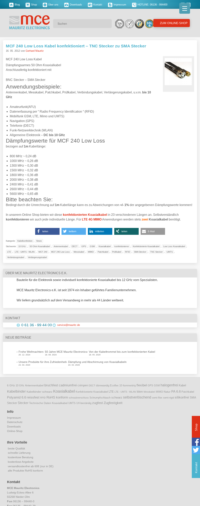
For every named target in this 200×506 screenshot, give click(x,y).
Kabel (182, 385)
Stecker (23, 403)
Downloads (75, 4)
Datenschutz (14, 422)
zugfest (97, 403)
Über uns (52, 4)
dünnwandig (102, 385)
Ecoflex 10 (116, 385)
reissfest (33, 397)
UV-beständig (83, 403)
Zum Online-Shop (173, 23)
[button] (47, 231)
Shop (33, 4)
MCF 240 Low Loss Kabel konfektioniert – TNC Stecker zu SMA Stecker (76, 46)
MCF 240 (42, 252)
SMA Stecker (140, 252)
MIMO (91, 252)
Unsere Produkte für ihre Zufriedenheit (42, 361)
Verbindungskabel (15, 257)
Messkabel (79, 252)
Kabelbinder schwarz (39, 391)
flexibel (142, 385)
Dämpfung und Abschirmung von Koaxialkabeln (97, 361)
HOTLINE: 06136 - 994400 (152, 4)
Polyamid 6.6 (16, 397)
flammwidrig (129, 385)
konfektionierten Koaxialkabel (85, 214)
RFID (127, 252)
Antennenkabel (61, 246)
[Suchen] (107, 23)
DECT (75, 246)
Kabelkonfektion (24, 241)
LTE (9, 252)
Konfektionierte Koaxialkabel (146, 246)
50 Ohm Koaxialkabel (40, 246)
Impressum (119, 4)
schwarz (116, 397)
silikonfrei (182, 397)
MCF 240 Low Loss (60, 252)
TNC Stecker (156, 252)
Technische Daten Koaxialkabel (48, 403)
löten (140, 391)
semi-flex (157, 397)
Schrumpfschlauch (100, 397)
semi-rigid (168, 397)
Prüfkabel (116, 252)
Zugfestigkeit (113, 403)
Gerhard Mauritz (35, 50)
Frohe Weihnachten (31, 351)
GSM (92, 246)
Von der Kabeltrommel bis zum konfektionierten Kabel (122, 351)
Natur (167, 391)
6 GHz (11, 385)
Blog (17, 4)
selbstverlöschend (137, 397)
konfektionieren (121, 246)
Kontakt (97, 4)
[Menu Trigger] (184, 8)
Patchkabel (103, 252)
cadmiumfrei (68, 385)
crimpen (83, 385)
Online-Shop (14, 431)
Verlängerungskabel (37, 257)
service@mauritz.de (68, 324)
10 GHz (22, 246)
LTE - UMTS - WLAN (25, 252)
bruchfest (51, 385)
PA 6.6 (176, 391)
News (39, 241)
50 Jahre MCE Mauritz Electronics (66, 351)
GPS (83, 246)
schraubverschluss (79, 397)
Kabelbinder (16, 391)
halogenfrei (169, 385)
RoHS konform (57, 397)
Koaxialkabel (105, 246)
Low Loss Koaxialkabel (174, 246)
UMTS (170, 252)
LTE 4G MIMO (92, 219)
